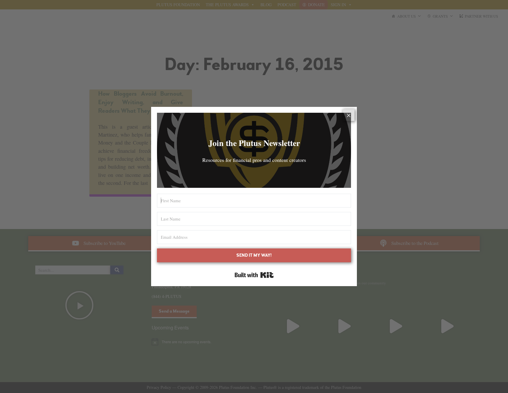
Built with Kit (254, 275)
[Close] (349, 115)
